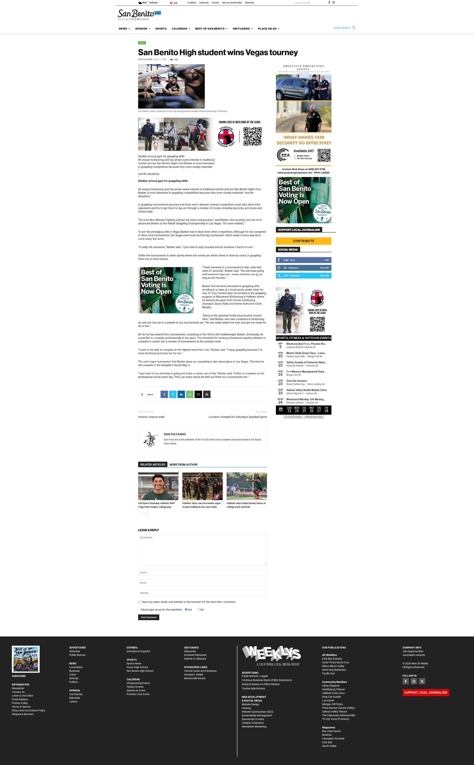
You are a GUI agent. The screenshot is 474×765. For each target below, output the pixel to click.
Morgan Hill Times (332, 704)
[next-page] (146, 514)
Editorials (74, 697)
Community (76, 694)
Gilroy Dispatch (331, 685)
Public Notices (77, 654)
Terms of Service (21, 706)
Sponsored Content (253, 719)
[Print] (207, 394)
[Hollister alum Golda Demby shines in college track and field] (247, 486)
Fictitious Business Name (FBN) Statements (267, 680)
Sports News (134, 663)
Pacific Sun (328, 673)
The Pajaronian (331, 715)
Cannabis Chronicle (333, 738)
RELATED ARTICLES (152, 464)
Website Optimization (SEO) (257, 711)
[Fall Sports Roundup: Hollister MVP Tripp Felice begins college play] (158, 486)
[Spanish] (176, 2)
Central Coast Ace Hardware (200, 670)
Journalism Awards (414, 654)
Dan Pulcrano (145, 59)
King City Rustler (331, 696)
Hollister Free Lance (333, 693)
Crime (72, 674)
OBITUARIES (191, 647)
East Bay (327, 742)
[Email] (198, 394)
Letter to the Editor (22, 695)
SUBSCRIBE (19, 676)
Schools (73, 678)
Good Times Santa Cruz (335, 662)
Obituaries (190, 651)
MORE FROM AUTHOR (183, 464)
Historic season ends (151, 417)
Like (327, 260)
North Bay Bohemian (334, 669)
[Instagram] (333, 3)
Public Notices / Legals (255, 676)
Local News (76, 667)
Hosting (246, 708)
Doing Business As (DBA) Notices (261, 684)
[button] (345, 27)
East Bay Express (332, 658)
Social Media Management (257, 715)
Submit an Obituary (195, 658)
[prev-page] (140, 514)
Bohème (327, 734)
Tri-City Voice (329, 718)
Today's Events (135, 686)
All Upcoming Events (138, 683)
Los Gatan (328, 700)
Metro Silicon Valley (333, 666)
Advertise (74, 651)
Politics (73, 681)
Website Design (250, 704)
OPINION (74, 690)
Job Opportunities (413, 651)
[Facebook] (329, 3)
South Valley (329, 745)
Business (74, 670)
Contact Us (18, 691)
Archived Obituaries (195, 654)
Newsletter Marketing (254, 726)
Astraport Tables (193, 674)
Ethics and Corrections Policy (28, 710)
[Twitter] (172, 394)
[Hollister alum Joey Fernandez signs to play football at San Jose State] (202, 486)
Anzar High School (137, 667)
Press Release (20, 699)
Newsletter (18, 688)
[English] (172, 2)
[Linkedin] (181, 394)
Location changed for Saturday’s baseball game (238, 417)
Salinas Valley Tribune (334, 711)
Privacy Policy (20, 703)
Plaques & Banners (23, 714)
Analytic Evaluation (253, 722)
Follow (324, 267)
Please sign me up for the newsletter (161, 609)
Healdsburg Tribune (333, 689)
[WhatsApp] (189, 394)
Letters (73, 701)
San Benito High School (140, 670)
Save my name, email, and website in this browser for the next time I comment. (189, 602)
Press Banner (330, 707)
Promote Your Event (138, 694)
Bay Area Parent (331, 731)
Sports (142, 42)
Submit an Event (136, 690)
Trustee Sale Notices (253, 688)
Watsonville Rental (194, 678)
